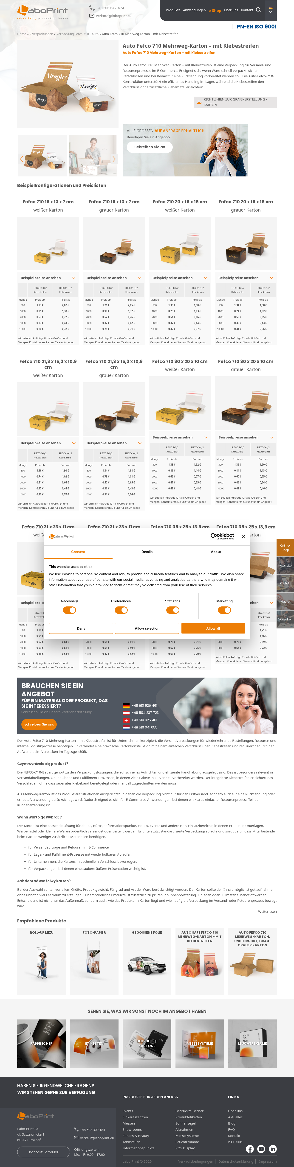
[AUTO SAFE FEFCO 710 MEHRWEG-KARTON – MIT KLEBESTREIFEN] (199, 992)
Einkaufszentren (135, 1117)
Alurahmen (184, 1129)
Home (21, 34)
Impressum (268, 1161)
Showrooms (132, 1129)
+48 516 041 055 (144, 727)
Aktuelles (235, 1117)
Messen (129, 1123)
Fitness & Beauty (136, 1135)
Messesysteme (187, 1135)
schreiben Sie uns (39, 724)
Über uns (231, 10)
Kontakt (247, 10)
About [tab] (216, 552)
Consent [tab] (78, 552)
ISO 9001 (235, 1141)
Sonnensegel (185, 1123)
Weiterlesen (94, 982)
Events (128, 1110)
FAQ (231, 1129)
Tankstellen (131, 1141)
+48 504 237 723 (145, 712)
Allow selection (147, 628)
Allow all (213, 628)
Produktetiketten (188, 1117)
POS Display (185, 1148)
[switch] (121, 610)
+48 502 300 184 (92, 1130)
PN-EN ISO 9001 (257, 26)
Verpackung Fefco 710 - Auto (78, 34)
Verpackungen (42, 34)
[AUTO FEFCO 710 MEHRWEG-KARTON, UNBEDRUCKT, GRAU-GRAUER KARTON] (252, 992)
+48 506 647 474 (110, 8)
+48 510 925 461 (144, 705)
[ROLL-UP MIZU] (41, 992)
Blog (231, 1123)
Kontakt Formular (43, 1152)
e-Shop (215, 10)
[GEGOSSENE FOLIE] (147, 992)
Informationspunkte (138, 1148)
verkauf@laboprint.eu (113, 16)
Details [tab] (147, 552)
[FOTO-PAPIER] (94, 992)
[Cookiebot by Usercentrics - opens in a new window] (214, 536)
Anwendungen (194, 10)
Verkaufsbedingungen (195, 1161)
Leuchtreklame (187, 1141)
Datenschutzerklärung (235, 1161)
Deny (81, 628)
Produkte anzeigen (41, 980)
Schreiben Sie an (149, 147)
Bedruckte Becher (189, 1110)
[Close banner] (243, 536)
